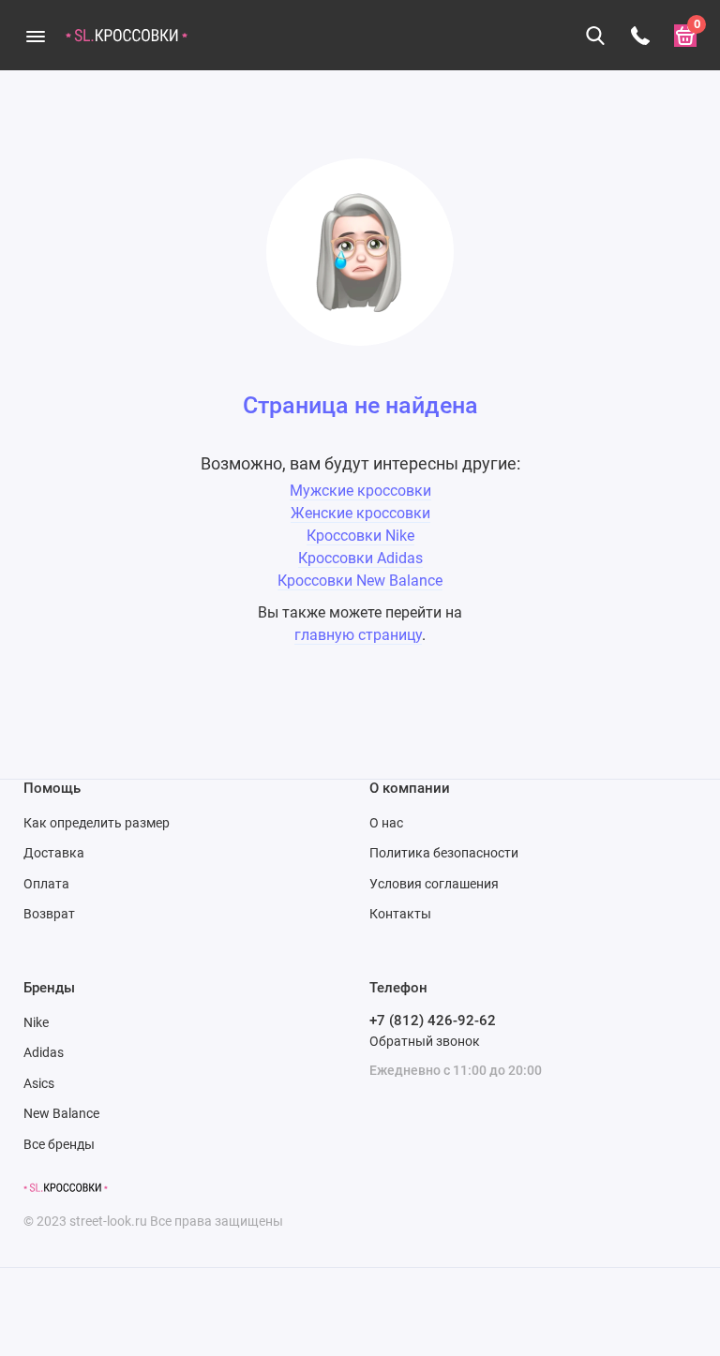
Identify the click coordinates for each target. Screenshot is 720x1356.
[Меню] (35, 35)
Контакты (400, 913)
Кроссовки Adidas (360, 558)
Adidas (43, 1052)
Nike (36, 1022)
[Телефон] (640, 35)
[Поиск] (595, 35)
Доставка (53, 852)
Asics (38, 1083)
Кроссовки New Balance (360, 580)
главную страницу (358, 635)
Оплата (46, 883)
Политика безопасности (443, 852)
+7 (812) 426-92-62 (432, 1020)
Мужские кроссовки (360, 490)
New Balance (61, 1113)
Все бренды (59, 1144)
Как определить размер (96, 822)
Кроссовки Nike (360, 535)
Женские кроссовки (360, 513)
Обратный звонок (424, 1041)
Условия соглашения (434, 883)
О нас (386, 822)
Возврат (49, 913)
